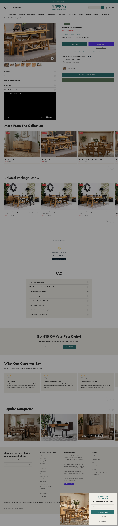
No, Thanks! (103, 517)
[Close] (114, 495)
